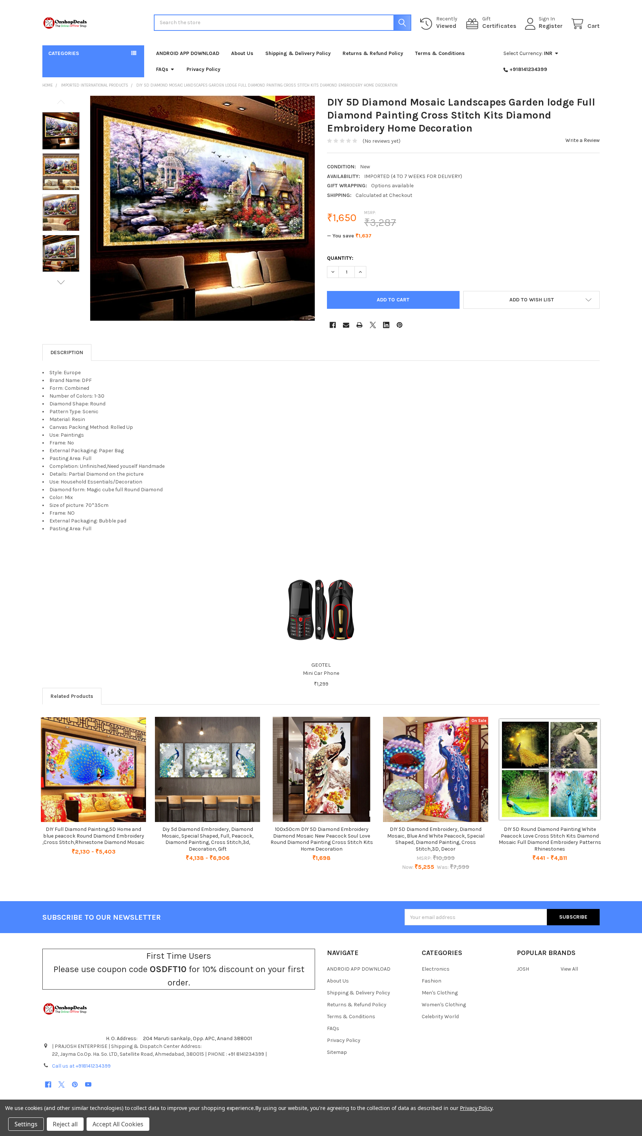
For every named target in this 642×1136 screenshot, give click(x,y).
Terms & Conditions (440, 53)
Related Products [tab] (72, 696)
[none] (202, 208)
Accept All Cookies (118, 1124)
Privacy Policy (203, 69)
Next (61, 282)
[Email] (346, 325)
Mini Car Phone (321, 673)
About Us (242, 53)
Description (67, 352)
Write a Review (582, 140)
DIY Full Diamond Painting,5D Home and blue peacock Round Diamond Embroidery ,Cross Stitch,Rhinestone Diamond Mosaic (93, 835)
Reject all (65, 1124)
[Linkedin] (386, 325)
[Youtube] (88, 1084)
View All (569, 969)
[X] (373, 325)
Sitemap (337, 1052)
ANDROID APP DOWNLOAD (187, 53)
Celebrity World (440, 1016)
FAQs (162, 69)
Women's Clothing (444, 1004)
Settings (26, 1124)
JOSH (523, 969)
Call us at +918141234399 (81, 1066)
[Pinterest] (399, 325)
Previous (61, 102)
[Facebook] (332, 325)
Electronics (436, 969)
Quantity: (340, 258)
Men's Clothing (440, 993)
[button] (531, 300)
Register (550, 25)
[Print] (359, 325)
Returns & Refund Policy (373, 53)
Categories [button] (63, 53)
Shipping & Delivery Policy (298, 53)
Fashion (431, 981)
